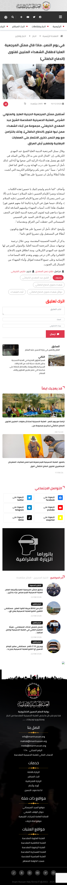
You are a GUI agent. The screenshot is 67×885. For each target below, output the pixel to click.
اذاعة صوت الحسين (33, 790)
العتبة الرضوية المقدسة (33, 847)
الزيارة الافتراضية (33, 781)
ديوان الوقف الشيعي (34, 812)
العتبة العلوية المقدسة (33, 838)
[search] (12, 17)
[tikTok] (13, 872)
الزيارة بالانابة (33, 772)
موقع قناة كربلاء (33, 821)
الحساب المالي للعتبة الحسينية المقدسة (33, 755)
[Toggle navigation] (60, 17)
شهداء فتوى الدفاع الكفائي (48, 285)
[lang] (5, 17)
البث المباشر (34, 776)
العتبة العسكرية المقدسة (33, 852)
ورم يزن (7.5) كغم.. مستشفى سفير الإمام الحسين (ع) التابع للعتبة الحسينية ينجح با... (24, 647)
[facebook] (40, 17)
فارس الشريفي (18, 271)
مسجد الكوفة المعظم (33, 861)
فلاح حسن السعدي (44, 271)
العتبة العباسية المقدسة (33, 856)
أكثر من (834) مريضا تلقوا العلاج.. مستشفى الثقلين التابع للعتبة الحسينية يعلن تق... (23, 609)
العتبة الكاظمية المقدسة (33, 843)
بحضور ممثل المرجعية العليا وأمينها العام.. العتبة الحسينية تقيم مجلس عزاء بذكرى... (24, 591)
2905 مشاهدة (37, 104)
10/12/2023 (56, 104)
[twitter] (34, 17)
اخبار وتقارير (20, 36)
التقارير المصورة (35, 585)
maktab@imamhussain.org (33, 741)
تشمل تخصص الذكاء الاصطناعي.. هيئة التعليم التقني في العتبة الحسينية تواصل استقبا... (24, 629)
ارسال (53, 334)
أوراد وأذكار (33, 786)
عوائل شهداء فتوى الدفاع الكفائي (45, 292)
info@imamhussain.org (33, 736)
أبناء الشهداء (17, 292)
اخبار (34, 36)
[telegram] (29, 872)
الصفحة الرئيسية (50, 36)
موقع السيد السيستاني (34, 807)
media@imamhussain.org (33, 746)
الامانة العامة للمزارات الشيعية (33, 816)
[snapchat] (21, 872)
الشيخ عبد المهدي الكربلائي (35, 278)
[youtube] (28, 17)
